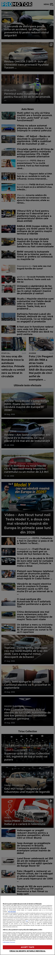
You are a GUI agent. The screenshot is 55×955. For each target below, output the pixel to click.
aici (27, 920)
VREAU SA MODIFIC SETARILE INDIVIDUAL (27, 951)
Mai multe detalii (12, 911)
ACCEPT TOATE (27, 947)
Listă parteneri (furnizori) (9, 942)
